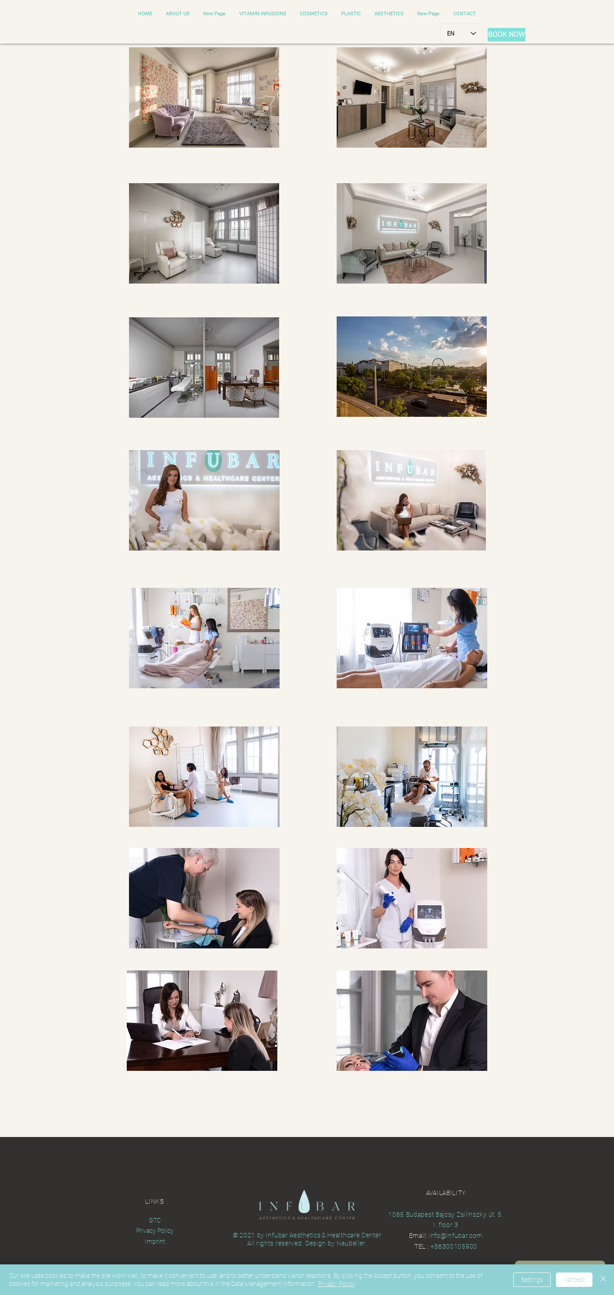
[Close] (603, 1280)
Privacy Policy (336, 1283)
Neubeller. (352, 1243)
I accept (574, 1279)
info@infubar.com (456, 1235)
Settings (532, 1279)
